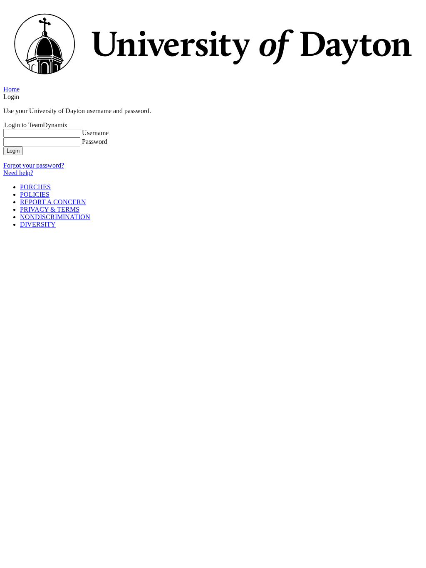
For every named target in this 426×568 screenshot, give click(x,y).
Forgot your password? (33, 165)
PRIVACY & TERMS (49, 209)
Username (95, 132)
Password (94, 141)
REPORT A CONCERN (53, 201)
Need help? (18, 172)
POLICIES (35, 194)
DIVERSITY (38, 224)
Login (13, 151)
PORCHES (35, 186)
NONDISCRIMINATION (55, 216)
